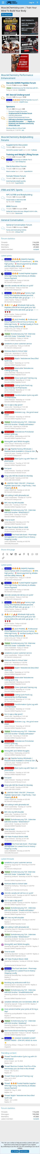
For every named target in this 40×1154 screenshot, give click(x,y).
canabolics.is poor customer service (18, 343)
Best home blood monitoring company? (19, 1030)
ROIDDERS (21, 90)
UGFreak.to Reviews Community (20, 119)
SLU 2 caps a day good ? (13, 405)
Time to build (9, 520)
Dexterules (18, 213)
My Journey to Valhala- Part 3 (19, 160)
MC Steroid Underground (18, 94)
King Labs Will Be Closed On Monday (18, 476)
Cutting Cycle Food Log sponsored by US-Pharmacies (18, 386)
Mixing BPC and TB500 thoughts (16, 441)
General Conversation (12, 220)
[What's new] (37, 2)
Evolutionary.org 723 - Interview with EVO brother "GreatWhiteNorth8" (20, 991)
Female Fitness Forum (16, 176)
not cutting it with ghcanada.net (16, 495)
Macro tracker (10, 171)
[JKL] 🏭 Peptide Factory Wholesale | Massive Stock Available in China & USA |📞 (21, 450)
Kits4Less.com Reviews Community (21, 123)
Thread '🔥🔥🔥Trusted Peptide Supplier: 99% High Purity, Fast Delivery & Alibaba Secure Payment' (20, 1085)
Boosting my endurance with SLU (17, 982)
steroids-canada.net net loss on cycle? (18, 285)
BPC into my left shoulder (14, 502)
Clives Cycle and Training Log (21, 378)
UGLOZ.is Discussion (15, 115)
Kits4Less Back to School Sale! (16, 128)
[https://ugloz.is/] (10, 26)
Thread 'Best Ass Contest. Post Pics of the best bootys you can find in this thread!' (20, 1067)
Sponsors (10, 106)
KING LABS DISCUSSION (12, 480)
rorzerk (36, 249)
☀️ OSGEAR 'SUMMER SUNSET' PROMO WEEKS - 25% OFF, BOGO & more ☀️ (20, 1040)
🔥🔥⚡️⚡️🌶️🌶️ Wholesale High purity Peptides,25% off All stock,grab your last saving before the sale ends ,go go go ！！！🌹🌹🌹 (21, 308)
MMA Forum (11, 206)
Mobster (18, 202)
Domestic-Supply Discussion (18, 111)
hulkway (34, 150)
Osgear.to (31, 121)
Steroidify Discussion (16, 121)
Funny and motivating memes (16, 230)
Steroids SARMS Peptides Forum (21, 83)
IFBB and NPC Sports (12, 189)
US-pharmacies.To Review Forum (20, 113)
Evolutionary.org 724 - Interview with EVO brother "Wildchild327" (20, 511)
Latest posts (6, 255)
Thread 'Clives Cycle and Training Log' (18, 1076)
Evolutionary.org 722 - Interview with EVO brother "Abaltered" (20, 1022)
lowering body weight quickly (16, 181)
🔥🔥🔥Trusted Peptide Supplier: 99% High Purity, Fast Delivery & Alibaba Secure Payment (20, 275)
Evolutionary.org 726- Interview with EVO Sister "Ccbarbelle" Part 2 (19, 335)
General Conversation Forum (19, 225)
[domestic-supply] (29, 26)
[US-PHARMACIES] (10, 44)
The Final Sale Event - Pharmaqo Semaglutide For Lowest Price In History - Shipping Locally (20, 536)
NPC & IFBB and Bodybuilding (19, 194)
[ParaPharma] (20, 63)
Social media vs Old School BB (16, 200)
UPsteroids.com (14, 125)
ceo (23, 130)
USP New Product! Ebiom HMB (16, 527)
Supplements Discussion (17, 145)
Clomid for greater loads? (14, 150)
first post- (8, 468)
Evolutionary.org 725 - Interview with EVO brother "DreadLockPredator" (20, 423)
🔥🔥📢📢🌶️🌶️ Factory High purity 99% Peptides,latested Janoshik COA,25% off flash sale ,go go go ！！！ (19, 295)
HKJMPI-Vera (23, 102)
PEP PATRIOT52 (21, 162)
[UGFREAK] (29, 44)
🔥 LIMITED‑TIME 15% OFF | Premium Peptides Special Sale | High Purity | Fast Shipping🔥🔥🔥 (20, 485)
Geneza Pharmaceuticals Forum (19, 117)
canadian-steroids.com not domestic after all (21, 1002)
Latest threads (7, 859)
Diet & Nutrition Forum (16, 166)
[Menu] (3, 2)
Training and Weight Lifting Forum (22, 154)
